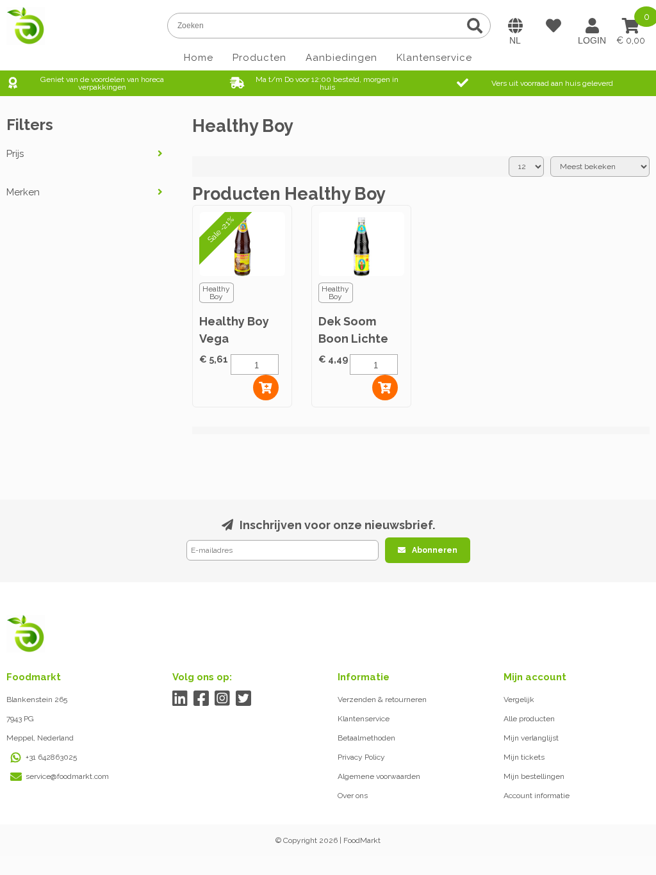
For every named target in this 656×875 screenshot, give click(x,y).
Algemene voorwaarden (379, 776)
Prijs (15, 153)
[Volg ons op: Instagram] (223, 698)
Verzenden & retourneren (382, 699)
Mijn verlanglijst (531, 737)
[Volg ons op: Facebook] (201, 698)
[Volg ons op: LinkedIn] (180, 698)
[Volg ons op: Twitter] (244, 698)
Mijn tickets (524, 757)
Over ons (353, 795)
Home (198, 57)
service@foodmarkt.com (67, 776)
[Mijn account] (592, 25)
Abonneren (434, 550)
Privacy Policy (361, 757)
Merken (23, 192)
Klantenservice (434, 57)
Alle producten (529, 718)
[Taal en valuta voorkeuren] (515, 25)
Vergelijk (519, 699)
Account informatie (537, 795)
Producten (259, 57)
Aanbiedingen (341, 57)
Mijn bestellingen (534, 776)
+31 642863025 (51, 757)
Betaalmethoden (366, 737)
